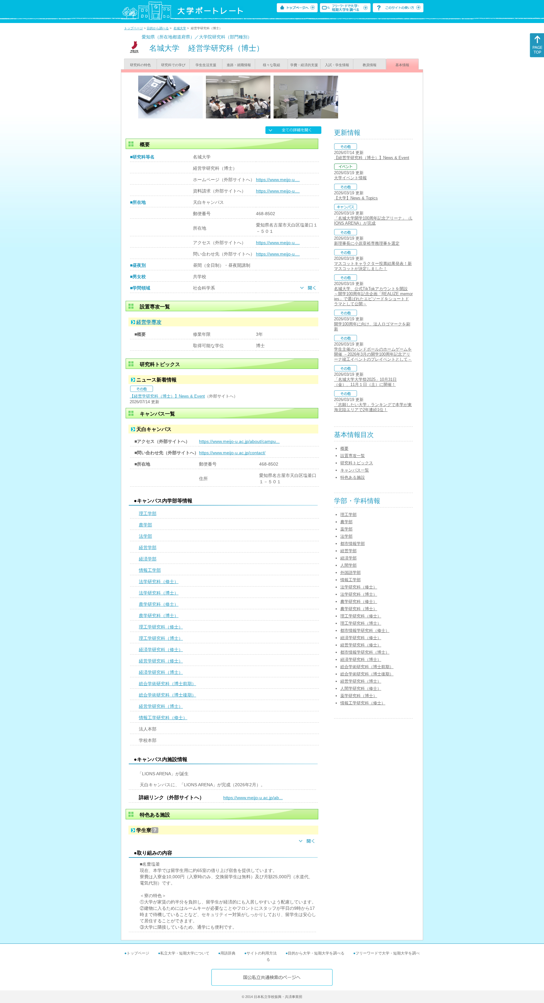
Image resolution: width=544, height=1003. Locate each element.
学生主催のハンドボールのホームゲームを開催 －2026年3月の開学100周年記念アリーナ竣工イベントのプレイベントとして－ (373, 354)
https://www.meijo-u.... (278, 179)
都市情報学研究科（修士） (364, 630)
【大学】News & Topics (356, 198)
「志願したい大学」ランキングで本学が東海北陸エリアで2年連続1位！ (373, 407)
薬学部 (346, 529)
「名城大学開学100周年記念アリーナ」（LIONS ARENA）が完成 (373, 221)
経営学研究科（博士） (161, 706)
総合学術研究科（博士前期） (167, 683)
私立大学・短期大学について (184, 953)
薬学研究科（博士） (358, 695)
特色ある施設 (352, 477)
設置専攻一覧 (352, 455)
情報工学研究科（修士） (163, 717)
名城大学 (179, 28)
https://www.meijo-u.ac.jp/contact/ (232, 452)
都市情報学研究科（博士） (364, 652)
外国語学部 (350, 572)
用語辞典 (227, 953)
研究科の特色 (140, 65)
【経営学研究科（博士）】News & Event (167, 396)
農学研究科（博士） (158, 615)
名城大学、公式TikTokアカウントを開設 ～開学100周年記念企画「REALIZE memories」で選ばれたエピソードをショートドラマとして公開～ (373, 296)
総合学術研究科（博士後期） (167, 694)
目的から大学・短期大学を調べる (316, 953)
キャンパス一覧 (354, 470)
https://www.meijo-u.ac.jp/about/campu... (239, 441)
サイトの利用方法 (261, 953)
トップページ (133, 28)
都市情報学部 (352, 543)
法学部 (145, 536)
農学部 (145, 524)
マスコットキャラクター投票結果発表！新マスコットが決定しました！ (373, 266)
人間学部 (348, 565)
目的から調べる (158, 28)
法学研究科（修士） (158, 581)
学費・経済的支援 (304, 65)
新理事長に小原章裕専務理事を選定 (367, 243)
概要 (344, 448)
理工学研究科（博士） (161, 638)
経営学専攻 (149, 322)
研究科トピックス (356, 463)
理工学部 (147, 513)
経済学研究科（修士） (161, 649)
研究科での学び (173, 65)
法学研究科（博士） (158, 592)
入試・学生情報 (337, 65)
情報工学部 (150, 570)
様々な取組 (271, 65)
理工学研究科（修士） (161, 626)
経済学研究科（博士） (161, 672)
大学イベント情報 (350, 177)
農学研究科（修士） (158, 604)
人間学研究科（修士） (360, 688)
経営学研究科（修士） (161, 660)
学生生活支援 (206, 65)
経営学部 (147, 547)
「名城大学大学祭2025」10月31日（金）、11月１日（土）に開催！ (365, 382)
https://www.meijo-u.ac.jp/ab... (253, 797)
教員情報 (370, 65)
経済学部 (147, 558)
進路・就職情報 (239, 65)
